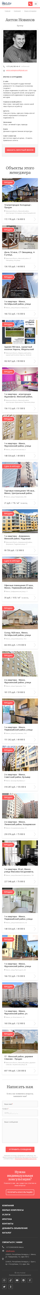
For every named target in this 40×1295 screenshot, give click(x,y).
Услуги (6, 1214)
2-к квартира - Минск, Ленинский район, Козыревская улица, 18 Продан (20, 823)
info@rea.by (10, 1251)
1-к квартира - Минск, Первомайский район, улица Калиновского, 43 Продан (18, 917)
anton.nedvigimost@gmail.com (17, 70)
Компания (8, 1205)
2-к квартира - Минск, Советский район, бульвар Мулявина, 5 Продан (17, 775)
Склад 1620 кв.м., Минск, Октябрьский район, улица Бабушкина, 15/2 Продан (17, 633)
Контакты (7, 1223)
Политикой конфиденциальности (25, 1159)
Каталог (6, 1232)
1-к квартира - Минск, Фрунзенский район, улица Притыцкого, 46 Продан (17, 965)
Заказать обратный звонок (20, 150)
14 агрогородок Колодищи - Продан (18, 206)
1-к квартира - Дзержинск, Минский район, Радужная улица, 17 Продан (17, 537)
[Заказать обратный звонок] (30, 4)
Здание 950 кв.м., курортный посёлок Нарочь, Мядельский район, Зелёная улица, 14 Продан (19, 348)
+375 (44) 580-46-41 (13, 66)
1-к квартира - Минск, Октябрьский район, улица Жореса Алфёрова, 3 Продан (18, 302)
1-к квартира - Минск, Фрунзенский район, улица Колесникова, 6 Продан (17, 444)
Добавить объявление (15, 1228)
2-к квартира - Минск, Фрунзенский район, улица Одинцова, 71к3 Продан (17, 681)
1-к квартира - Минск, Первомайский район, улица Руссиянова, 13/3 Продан (18, 728)
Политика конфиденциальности (20, 1275)
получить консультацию (20, 1192)
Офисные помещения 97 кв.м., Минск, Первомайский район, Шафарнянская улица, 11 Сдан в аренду (19, 586)
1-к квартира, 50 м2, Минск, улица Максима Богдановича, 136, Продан (19, 870)
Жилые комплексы (13, 1210)
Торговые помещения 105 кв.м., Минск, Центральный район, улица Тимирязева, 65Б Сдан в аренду (19, 492)
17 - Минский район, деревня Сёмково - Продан (18, 1057)
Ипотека (7, 1219)
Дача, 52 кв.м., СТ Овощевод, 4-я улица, (19, 253)
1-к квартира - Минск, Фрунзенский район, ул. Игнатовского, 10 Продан (16, 1012)
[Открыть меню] (36, 4)
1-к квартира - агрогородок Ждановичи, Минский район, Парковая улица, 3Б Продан (18, 395)
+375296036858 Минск (15, 1247)
